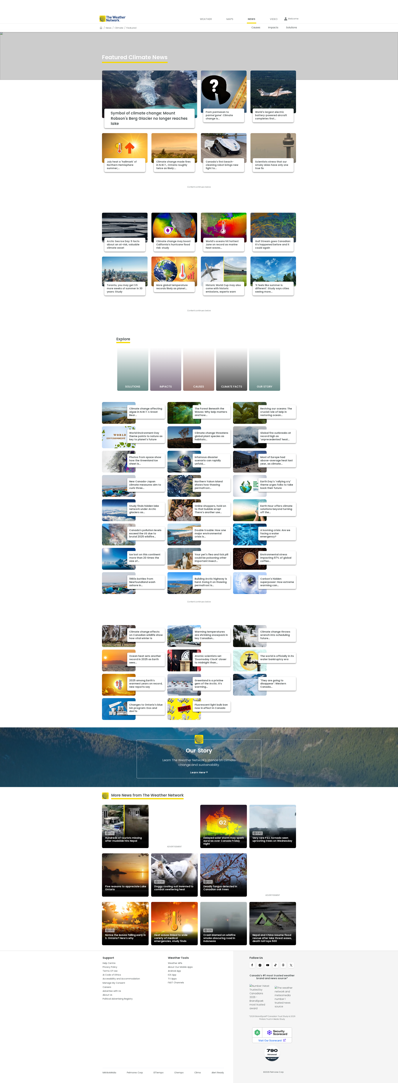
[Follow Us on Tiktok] (275, 965)
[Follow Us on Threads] (283, 965)
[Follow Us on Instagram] (260, 965)
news (108, 27)
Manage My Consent (114, 982)
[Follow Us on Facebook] (252, 965)
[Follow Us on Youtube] (268, 965)
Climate (119, 27)
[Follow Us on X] (291, 965)
